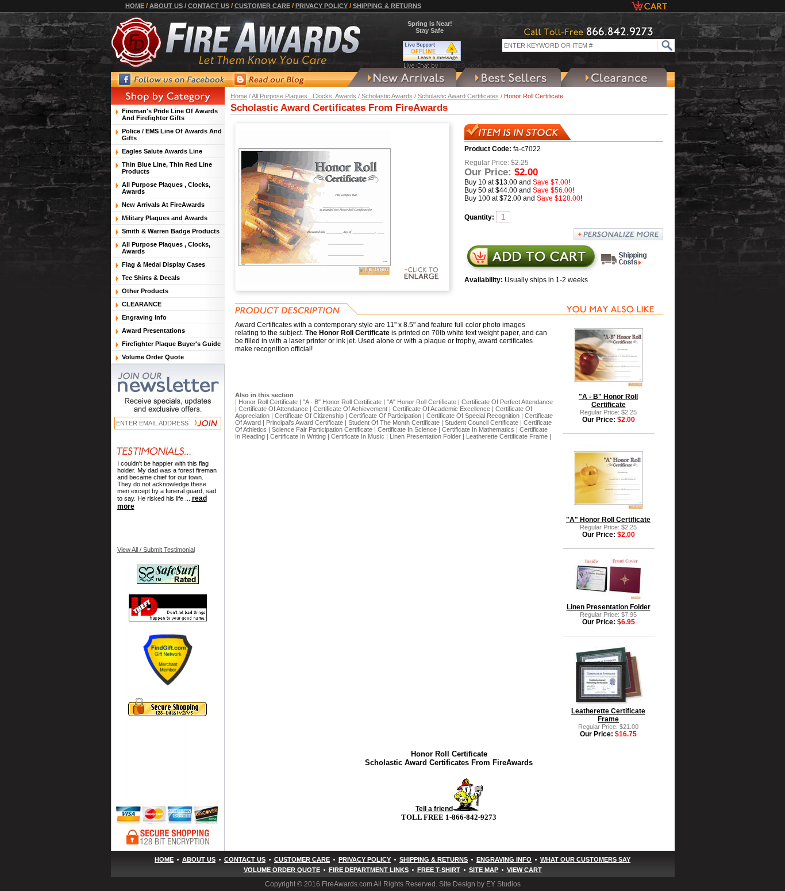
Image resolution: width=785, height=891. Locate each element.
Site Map (483, 869)
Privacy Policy (321, 5)
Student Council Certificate (481, 422)
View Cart (524, 869)
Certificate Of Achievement (350, 408)
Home (134, 5)
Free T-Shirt (438, 869)
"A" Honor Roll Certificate (421, 401)
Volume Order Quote (153, 357)
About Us (166, 5)
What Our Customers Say (585, 859)
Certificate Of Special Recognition (473, 415)
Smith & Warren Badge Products (171, 231)
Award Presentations (153, 330)
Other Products (145, 290)
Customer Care (262, 5)
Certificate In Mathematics (478, 429)
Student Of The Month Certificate (394, 422)
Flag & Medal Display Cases (163, 264)
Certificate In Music (357, 436)
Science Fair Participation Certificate (322, 429)
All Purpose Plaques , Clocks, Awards (304, 96)
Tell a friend (434, 809)
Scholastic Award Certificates (458, 96)
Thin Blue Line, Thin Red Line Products (167, 168)
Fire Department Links (369, 869)
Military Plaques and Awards (164, 217)
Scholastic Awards (387, 96)
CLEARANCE (141, 304)
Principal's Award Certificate (304, 422)
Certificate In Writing (298, 436)
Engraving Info (144, 317)
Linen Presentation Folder (425, 436)
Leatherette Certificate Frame (507, 436)
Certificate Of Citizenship (309, 415)
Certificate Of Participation (385, 415)
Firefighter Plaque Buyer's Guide (171, 343)
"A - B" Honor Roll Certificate (342, 401)
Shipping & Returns (387, 5)
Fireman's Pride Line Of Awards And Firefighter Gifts (170, 114)
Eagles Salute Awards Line (162, 151)
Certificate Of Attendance (273, 408)
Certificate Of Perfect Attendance (507, 401)
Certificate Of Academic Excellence (441, 408)
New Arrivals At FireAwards (163, 204)
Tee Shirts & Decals (151, 277)
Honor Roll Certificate (268, 401)
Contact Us (208, 5)
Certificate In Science (407, 429)
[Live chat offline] (443, 51)
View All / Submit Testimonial (156, 549)
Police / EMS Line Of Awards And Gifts (172, 134)
